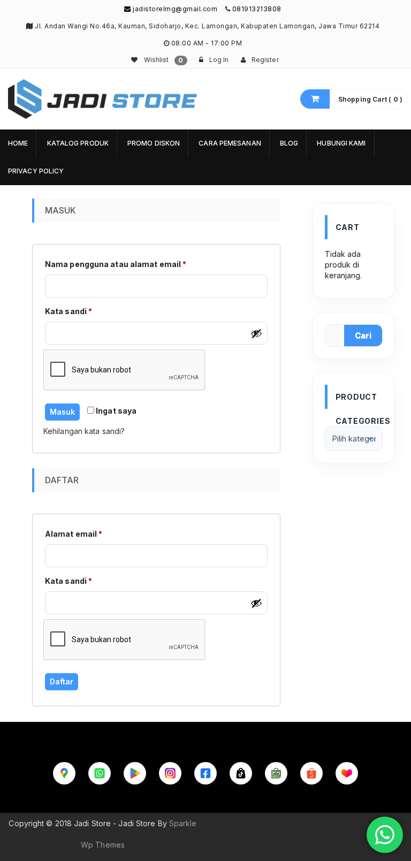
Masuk (62, 411)
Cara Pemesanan (230, 143)
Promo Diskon (153, 143)
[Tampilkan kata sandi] (256, 333)
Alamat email (84, 533)
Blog (289, 143)
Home (18, 143)
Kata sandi (79, 311)
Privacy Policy (36, 171)
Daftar (61, 681)
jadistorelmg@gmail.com (174, 9)
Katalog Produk (78, 143)
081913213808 (256, 9)
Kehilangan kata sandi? (84, 431)
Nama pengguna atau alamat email (126, 264)
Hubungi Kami (341, 143)
